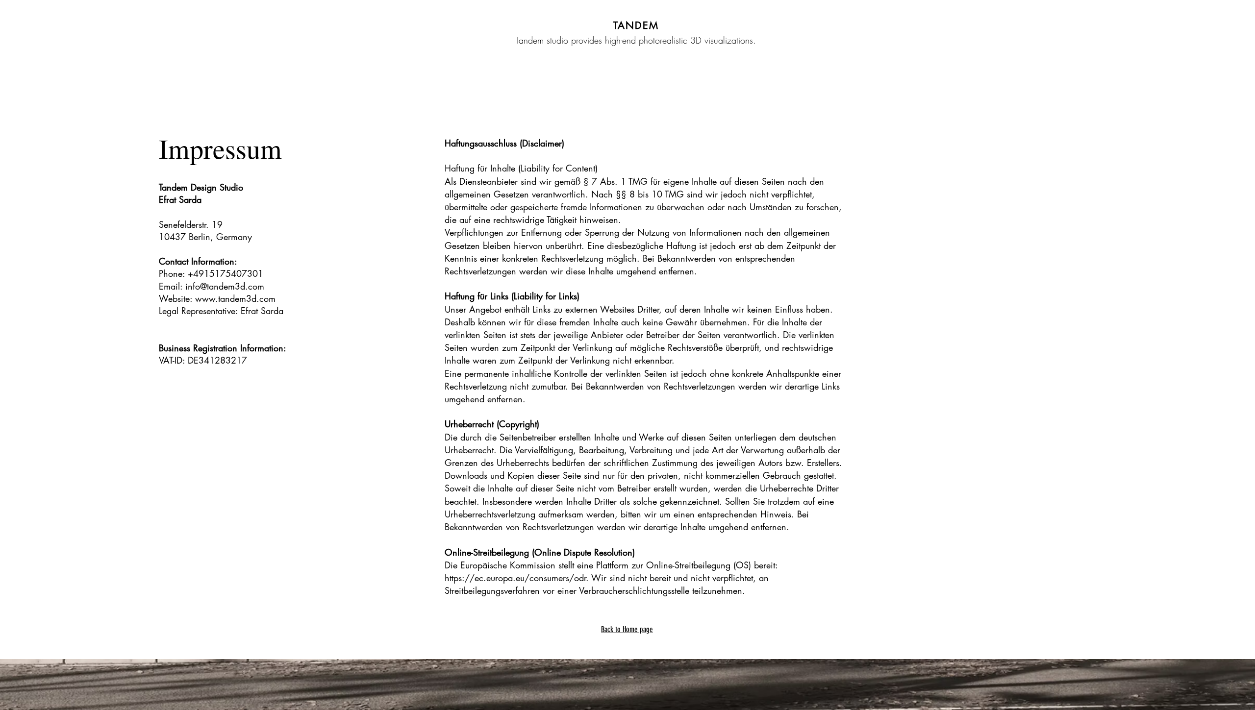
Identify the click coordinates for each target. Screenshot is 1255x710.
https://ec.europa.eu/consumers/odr (515, 578)
